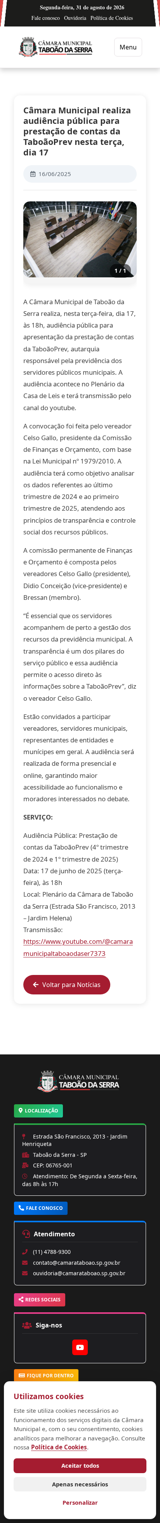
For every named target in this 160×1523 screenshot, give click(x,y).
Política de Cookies (111, 17)
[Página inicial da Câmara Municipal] (80, 1091)
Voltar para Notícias (71, 984)
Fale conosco (45, 17)
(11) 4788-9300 (52, 1251)
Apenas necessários (80, 1484)
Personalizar (80, 1502)
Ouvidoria (75, 17)
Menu (128, 47)
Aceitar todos (80, 1465)
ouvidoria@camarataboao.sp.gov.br (79, 1273)
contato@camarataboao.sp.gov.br (76, 1262)
